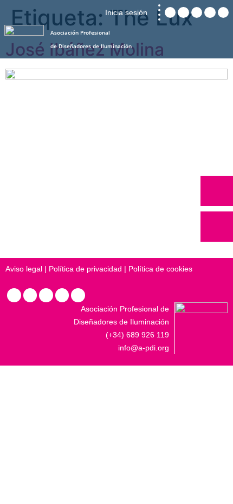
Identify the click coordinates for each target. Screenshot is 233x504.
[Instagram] (30, 295)
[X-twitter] (46, 295)
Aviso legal (23, 268)
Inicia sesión (126, 12)
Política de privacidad (85, 268)
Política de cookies (160, 268)
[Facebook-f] (62, 295)
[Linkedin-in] (14, 295)
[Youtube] (78, 295)
